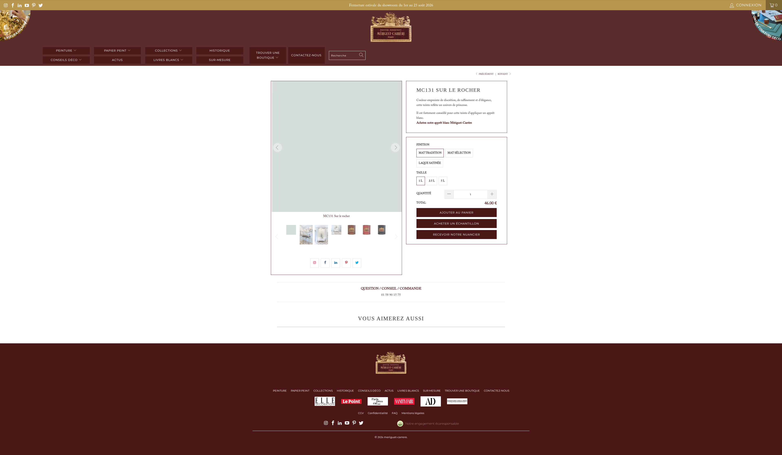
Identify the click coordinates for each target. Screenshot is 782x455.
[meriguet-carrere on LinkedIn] (19, 5)
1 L (421, 181)
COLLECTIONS (167, 50)
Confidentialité (378, 413)
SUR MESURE (432, 390)
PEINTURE (64, 50)
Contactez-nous (306, 55)
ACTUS (117, 60)
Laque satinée (430, 163)
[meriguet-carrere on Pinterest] (33, 5)
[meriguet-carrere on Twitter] (40, 5)
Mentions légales (413, 413)
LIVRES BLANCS (167, 60)
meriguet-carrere (395, 437)
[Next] (395, 147)
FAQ (395, 413)
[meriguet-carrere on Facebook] (12, 5)
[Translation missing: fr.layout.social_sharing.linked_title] (335, 263)
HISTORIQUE (220, 50)
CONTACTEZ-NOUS (496, 390)
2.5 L (432, 181)
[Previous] (277, 147)
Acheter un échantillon (456, 223)
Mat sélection (459, 153)
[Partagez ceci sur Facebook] (325, 263)
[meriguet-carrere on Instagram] (5, 5)
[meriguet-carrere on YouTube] (26, 5)
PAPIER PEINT (115, 50)
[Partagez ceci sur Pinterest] (346, 263)
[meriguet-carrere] (391, 27)
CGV (361, 413)
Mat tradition (430, 153)
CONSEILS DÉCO (65, 60)
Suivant (503, 74)
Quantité (423, 193)
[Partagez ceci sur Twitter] (357, 263)
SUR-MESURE (220, 60)
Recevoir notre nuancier (456, 234)
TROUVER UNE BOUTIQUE (268, 55)
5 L (443, 181)
